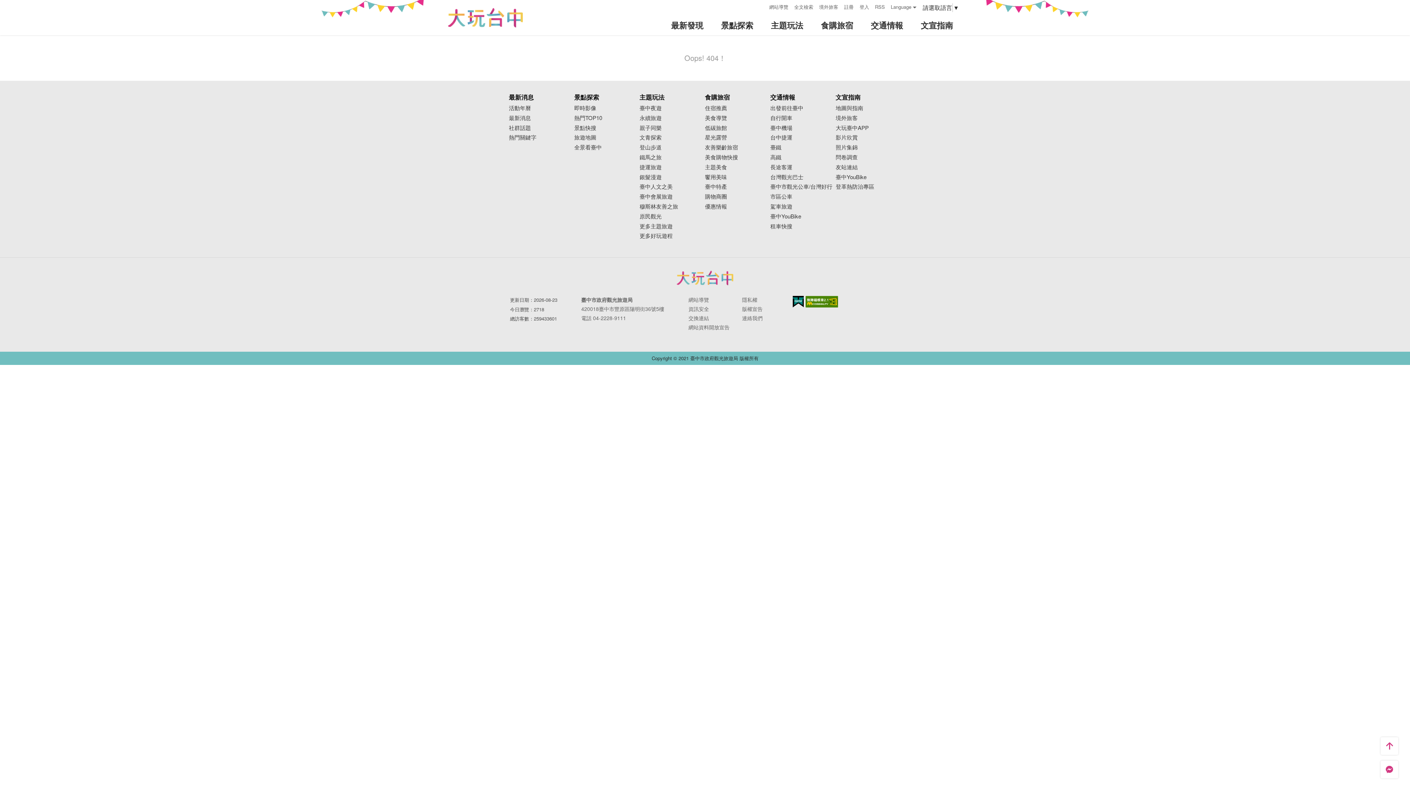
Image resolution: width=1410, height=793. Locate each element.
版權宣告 (752, 308)
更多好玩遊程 (656, 236)
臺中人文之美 (656, 187)
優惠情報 (716, 206)
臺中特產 (716, 187)
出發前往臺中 (786, 108)
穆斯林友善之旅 (659, 206)
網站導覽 (778, 6)
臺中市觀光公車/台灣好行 (801, 187)
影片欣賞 (847, 137)
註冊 (849, 6)
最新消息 (520, 118)
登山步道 (651, 147)
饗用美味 (716, 177)
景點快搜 (585, 128)
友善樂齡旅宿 (721, 147)
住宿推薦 (716, 108)
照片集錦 (847, 147)
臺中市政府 (705, 278)
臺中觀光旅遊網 (485, 18)
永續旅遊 (651, 118)
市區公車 (781, 196)
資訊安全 (698, 308)
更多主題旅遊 (656, 226)
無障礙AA (822, 302)
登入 (864, 6)
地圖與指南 (849, 108)
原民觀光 (651, 216)
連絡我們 (752, 318)
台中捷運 (781, 137)
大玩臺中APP (852, 128)
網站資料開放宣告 (709, 327)
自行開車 (781, 118)
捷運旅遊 (651, 167)
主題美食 (716, 167)
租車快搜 (781, 226)
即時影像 (585, 108)
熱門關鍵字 (522, 137)
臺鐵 (775, 147)
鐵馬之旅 (651, 157)
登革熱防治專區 (855, 187)
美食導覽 (716, 118)
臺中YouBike (785, 216)
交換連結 (698, 318)
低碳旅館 (716, 128)
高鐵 (775, 157)
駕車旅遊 (781, 206)
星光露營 (716, 137)
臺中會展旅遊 (656, 196)
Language (901, 6)
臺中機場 (781, 128)
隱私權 (750, 299)
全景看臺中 (588, 147)
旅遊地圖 (585, 137)
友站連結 (847, 167)
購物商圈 (716, 196)
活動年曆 (520, 108)
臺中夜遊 (651, 108)
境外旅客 (828, 6)
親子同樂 (651, 128)
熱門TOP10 (588, 118)
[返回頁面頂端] (1389, 746)
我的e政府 (798, 301)
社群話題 (520, 128)
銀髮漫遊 (651, 177)
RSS (880, 6)
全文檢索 (803, 6)
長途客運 (781, 167)
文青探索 (651, 137)
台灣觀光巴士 (786, 177)
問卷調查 (847, 157)
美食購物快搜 (721, 157)
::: (761, 6)
